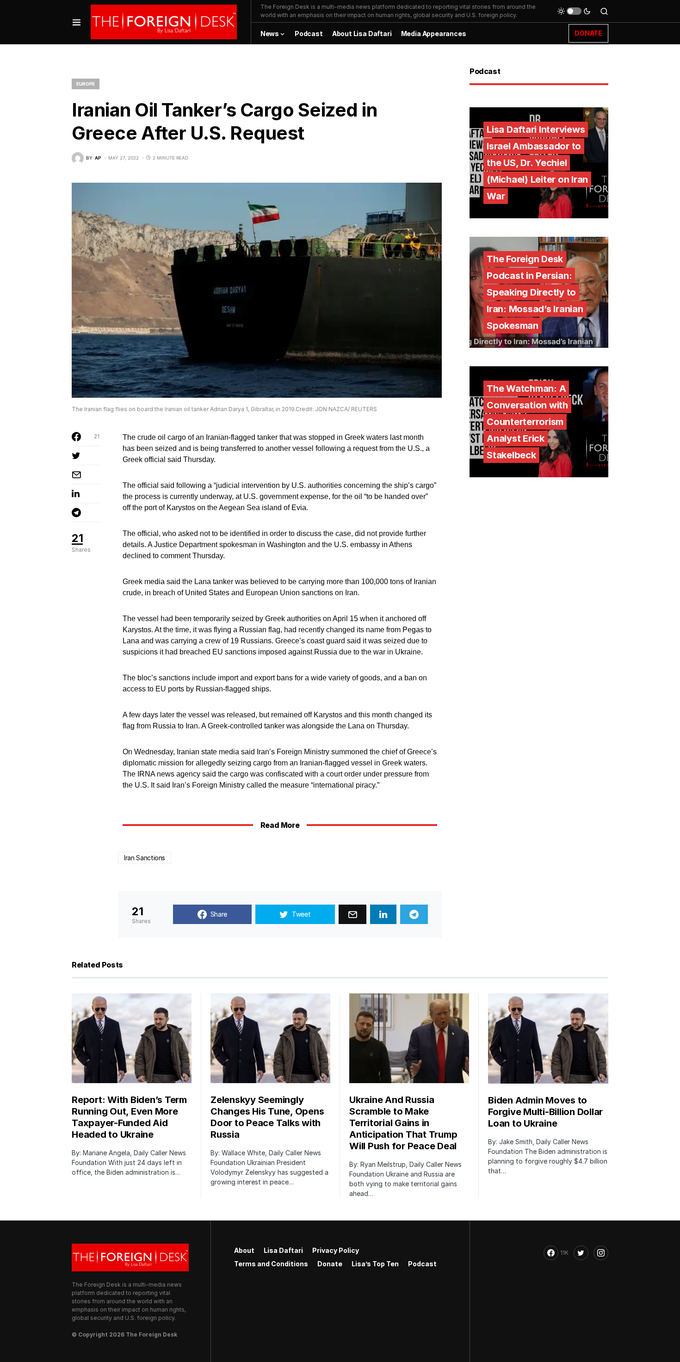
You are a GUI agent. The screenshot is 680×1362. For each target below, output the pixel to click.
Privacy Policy (335, 1250)
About (244, 1250)
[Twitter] (581, 1253)
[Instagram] (600, 1253)
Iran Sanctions (144, 858)
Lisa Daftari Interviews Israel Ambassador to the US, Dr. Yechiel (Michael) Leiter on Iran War (537, 163)
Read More (279, 825)
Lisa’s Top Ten (375, 1264)
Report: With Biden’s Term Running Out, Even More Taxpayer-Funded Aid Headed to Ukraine (129, 1117)
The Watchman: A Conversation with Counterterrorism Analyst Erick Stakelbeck (527, 422)
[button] (76, 22)
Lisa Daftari (283, 1250)
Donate (329, 1264)
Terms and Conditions (271, 1264)
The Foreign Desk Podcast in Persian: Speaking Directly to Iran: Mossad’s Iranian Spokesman (535, 292)
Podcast (422, 1264)
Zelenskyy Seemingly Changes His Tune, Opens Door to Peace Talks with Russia (267, 1117)
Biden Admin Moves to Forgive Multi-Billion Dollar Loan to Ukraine (545, 1112)
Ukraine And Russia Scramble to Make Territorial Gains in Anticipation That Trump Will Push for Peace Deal (403, 1123)
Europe (85, 83)
